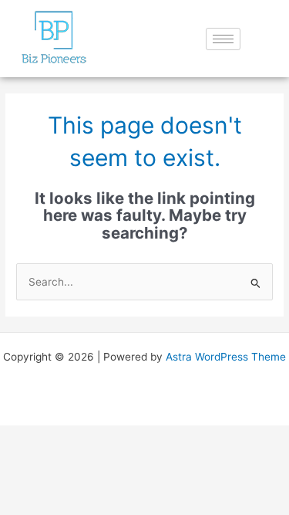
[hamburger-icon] (223, 39)
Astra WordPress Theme (226, 357)
